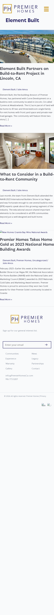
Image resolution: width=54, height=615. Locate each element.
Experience (11, 358)
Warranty (10, 363)
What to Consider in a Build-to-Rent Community (27, 176)
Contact (36, 368)
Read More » (6, 125)
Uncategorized (39, 260)
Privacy (43, 396)
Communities (12, 353)
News (34, 353)
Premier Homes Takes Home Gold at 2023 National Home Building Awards (27, 244)
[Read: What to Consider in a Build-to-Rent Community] (27, 150)
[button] (46, 345)
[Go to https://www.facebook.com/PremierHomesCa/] (43, 506)
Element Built (9, 89)
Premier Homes (23, 260)
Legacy (35, 358)
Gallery (9, 368)
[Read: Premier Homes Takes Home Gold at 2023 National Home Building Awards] (23, 232)
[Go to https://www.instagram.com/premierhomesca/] (49, 506)
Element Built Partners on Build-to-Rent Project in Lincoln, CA (24, 73)
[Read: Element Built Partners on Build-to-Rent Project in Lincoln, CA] (27, 46)
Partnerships (38, 363)
